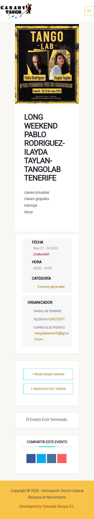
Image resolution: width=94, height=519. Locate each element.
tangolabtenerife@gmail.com (52, 336)
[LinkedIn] (51, 458)
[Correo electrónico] (61, 458)
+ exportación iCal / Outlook (48, 388)
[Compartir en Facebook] (31, 458)
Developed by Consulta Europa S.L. (47, 506)
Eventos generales (51, 286)
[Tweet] (41, 458)
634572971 (56, 319)
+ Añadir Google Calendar (48, 374)
